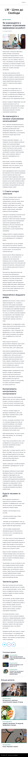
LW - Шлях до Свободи (14, 11)
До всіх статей (7, 19)
